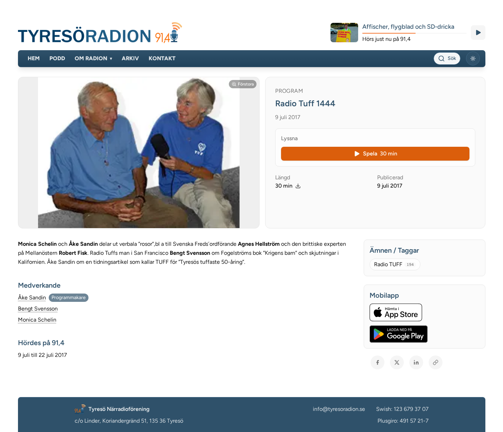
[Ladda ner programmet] (298, 186)
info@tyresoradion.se (339, 409)
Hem (34, 58)
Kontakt (162, 58)
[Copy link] (436, 362)
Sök (452, 58)
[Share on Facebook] (377, 362)
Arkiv (130, 58)
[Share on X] (397, 362)
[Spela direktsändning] (478, 32)
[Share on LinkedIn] (416, 362)
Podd (57, 58)
